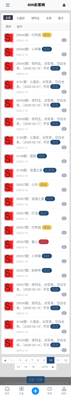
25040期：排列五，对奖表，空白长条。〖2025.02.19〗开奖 (41, 65)
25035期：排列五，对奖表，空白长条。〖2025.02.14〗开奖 (41, 342)
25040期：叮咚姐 (28, 35)
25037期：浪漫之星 (30, 198)
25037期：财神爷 (28, 270)
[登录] (64, 5)
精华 (19, 26)
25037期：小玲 (27, 184)
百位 (43, 241)
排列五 (35, 18)
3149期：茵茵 (26, 156)
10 (50, 360)
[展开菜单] (7, 5)
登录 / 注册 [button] (35, 379)
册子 (61, 18)
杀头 (47, 35)
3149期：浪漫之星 (29, 170)
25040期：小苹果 (28, 49)
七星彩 (21, 18)
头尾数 (49, 170)
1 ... (12, 360)
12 (65, 360)
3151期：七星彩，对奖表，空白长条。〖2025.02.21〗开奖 (40, 84)
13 (18, 367)
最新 (8, 26)
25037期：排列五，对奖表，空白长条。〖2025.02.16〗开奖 (41, 286)
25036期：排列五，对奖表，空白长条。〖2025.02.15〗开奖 (41, 305)
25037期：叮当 (27, 213)
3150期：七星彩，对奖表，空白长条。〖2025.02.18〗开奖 (40, 139)
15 (33, 367)
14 (25, 367)
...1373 (43, 367)
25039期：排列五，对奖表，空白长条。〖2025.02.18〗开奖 (41, 102)
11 (58, 360)
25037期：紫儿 (27, 241)
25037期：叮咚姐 (28, 227)
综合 (47, 49)
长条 (49, 18)
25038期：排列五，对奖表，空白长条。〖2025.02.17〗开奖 (41, 121)
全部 (8, 18)
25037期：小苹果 (28, 256)
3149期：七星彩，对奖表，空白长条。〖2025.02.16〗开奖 (40, 324)
